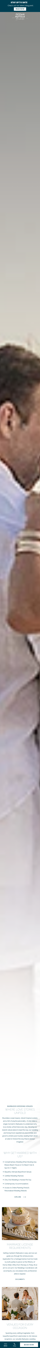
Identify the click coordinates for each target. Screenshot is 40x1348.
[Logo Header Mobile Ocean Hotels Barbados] (20, 17)
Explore (18, 1197)
